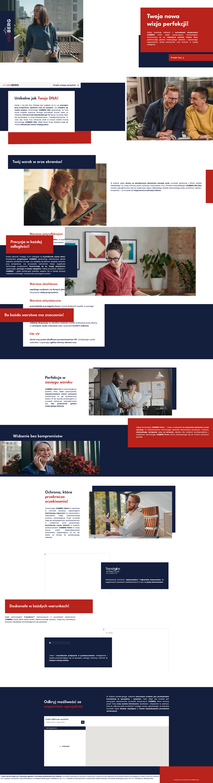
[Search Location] (82, 722)
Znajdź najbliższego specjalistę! (57, 719)
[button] (177, 58)
